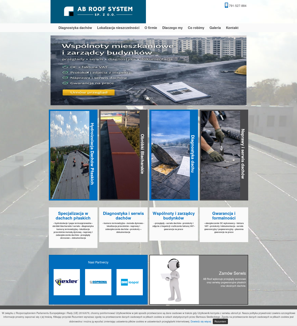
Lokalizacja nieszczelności (118, 27)
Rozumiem (220, 321)
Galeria (215, 27)
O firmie (151, 27)
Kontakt (232, 27)
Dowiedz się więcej (201, 321)
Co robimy (196, 27)
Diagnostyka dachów (75, 27)
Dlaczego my (172, 27)
